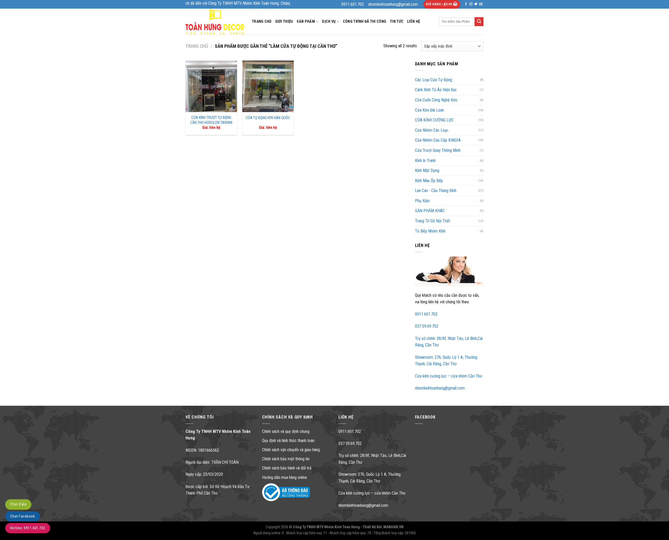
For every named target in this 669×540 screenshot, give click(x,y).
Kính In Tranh (425, 160)
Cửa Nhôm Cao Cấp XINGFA (438, 140)
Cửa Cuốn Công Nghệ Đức (436, 99)
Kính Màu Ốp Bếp (429, 180)
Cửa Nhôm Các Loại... (432, 130)
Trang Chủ (262, 21)
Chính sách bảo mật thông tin (285, 458)
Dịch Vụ (329, 21)
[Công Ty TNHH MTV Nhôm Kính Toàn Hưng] (215, 21)
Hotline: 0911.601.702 (27, 528)
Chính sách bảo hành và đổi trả (287, 468)
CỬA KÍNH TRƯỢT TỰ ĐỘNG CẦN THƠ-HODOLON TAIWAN (211, 120)
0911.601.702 (426, 314)
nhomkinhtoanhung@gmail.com (440, 388)
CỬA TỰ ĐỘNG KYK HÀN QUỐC (268, 118)
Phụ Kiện (422, 200)
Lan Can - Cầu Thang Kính (435, 190)
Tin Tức (396, 21)
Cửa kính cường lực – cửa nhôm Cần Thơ (448, 376)
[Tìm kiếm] (479, 21)
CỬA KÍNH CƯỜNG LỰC (434, 120)
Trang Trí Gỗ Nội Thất (432, 220)
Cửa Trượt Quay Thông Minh (437, 150)
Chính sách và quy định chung (285, 431)
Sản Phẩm (306, 21)
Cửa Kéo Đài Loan (429, 110)
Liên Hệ (413, 21)
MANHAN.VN (393, 527)
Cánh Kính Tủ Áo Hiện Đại (435, 89)
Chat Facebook (22, 516)
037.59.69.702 (426, 326)
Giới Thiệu (284, 21)
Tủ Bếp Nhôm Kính (430, 231)
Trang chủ (197, 46)
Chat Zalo (18, 504)
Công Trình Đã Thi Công (364, 21)
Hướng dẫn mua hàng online (284, 477)
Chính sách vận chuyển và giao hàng (291, 449)
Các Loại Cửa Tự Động (433, 79)
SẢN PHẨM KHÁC (430, 210)
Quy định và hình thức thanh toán (288, 440)
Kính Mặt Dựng (427, 170)
